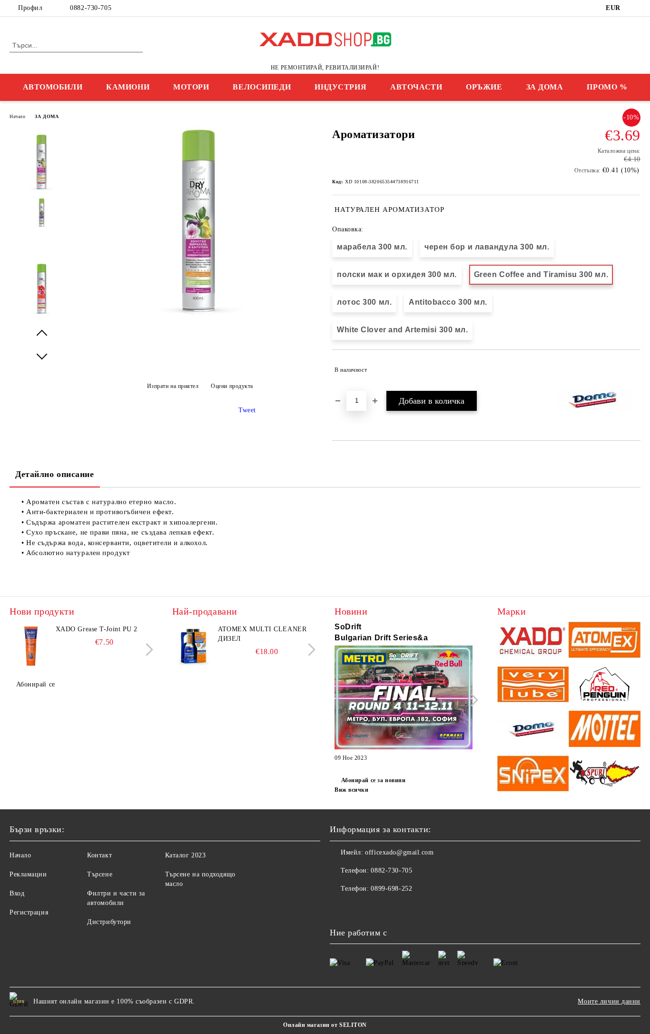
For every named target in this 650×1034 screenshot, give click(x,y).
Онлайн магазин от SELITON (325, 1025)
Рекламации (28, 874)
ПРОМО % (607, 87)
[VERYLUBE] (533, 685)
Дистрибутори (109, 921)
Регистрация (29, 912)
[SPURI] (604, 775)
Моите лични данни (609, 1001)
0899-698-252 (391, 888)
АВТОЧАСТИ (416, 87)
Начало (17, 116)
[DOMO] (533, 730)
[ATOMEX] (604, 641)
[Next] (146, 649)
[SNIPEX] (533, 775)
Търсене (99, 874)
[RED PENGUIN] (604, 685)
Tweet (247, 410)
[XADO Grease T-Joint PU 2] (31, 646)
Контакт (99, 855)
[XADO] (533, 641)
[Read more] (404, 699)
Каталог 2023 (185, 855)
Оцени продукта (232, 386)
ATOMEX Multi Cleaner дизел (262, 634)
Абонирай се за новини (373, 780)
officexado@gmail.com (399, 852)
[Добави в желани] (633, 370)
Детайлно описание (54, 474)
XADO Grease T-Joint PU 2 (97, 629)
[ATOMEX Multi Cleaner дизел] (193, 646)
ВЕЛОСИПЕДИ (262, 87)
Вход (17, 893)
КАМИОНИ (127, 87)
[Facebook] (635, 8)
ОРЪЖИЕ (484, 87)
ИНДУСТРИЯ (340, 87)
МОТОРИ (191, 87)
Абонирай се (35, 684)
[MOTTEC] (604, 730)
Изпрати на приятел (173, 386)
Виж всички (352, 789)
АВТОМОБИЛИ (53, 87)
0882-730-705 (90, 7)
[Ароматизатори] (200, 314)
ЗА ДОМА (544, 87)
